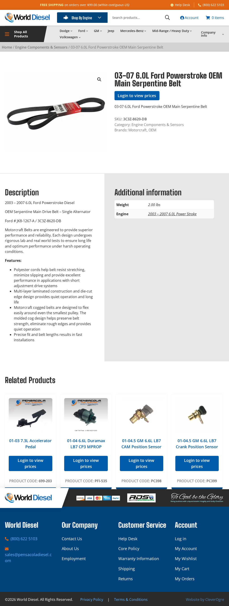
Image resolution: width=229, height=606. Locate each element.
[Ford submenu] (87, 31)
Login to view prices (137, 95)
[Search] (167, 17)
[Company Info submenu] (223, 34)
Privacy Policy (91, 599)
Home (7, 47)
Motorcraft (137, 130)
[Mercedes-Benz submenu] (145, 31)
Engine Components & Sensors (41, 47)
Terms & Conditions (131, 599)
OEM (152, 130)
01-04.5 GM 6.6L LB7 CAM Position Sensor (141, 443)
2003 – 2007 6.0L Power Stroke (172, 213)
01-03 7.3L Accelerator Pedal (30, 443)
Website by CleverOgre (205, 599)
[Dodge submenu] (71, 31)
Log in (180, 538)
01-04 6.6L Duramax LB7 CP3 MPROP (86, 443)
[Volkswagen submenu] (80, 37)
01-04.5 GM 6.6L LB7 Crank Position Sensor (197, 443)
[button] (99, 79)
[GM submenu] (101, 31)
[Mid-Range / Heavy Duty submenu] (191, 31)
